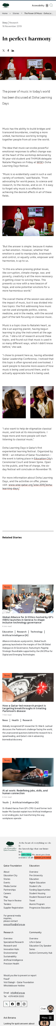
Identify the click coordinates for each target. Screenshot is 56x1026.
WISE (40, 162)
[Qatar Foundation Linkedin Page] (18, 1004)
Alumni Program (37, 904)
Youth (5, 802)
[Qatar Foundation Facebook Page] (12, 1004)
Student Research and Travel (39, 898)
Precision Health (11, 963)
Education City (42, 458)
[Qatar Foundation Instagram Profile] (24, 1004)
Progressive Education (39, 907)
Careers (7, 893)
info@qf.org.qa (18, 992)
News (5, 720)
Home (4, 13)
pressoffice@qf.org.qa (14, 924)
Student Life (35, 886)
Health (15, 720)
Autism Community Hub (40, 952)
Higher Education (37, 882)
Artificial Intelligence (13, 960)
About (6, 871)
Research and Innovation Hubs (11, 947)
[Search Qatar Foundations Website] (51, 5)
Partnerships (10, 889)
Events (7, 882)
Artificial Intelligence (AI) (15, 635)
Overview (33, 871)
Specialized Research (14, 942)
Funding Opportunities (39, 889)
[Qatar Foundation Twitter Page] (6, 1004)
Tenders (7, 904)
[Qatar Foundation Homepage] (6, 5)
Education (7, 631)
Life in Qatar (35, 942)
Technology (36, 631)
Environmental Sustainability (10, 954)
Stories (16, 13)
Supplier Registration (13, 907)
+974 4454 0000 (16, 996)
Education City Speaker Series (40, 947)
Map (6, 896)
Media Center (10, 886)
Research (22, 631)
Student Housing (37, 893)
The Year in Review (13, 900)
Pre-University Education (36, 877)
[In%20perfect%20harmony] (3, 50)
